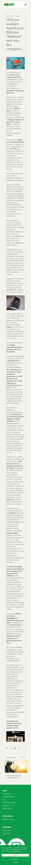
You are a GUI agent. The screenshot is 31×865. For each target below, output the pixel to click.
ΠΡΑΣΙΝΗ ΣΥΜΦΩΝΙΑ (9, 797)
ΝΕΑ (4, 800)
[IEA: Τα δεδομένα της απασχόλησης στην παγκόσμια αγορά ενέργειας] (16, 766)
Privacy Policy (16, 851)
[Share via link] (19, 748)
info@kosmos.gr (7, 819)
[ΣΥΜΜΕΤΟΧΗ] (14, 805)
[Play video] (15, 736)
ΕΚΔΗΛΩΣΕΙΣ (7, 809)
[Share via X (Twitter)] (11, 748)
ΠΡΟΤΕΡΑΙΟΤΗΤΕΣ (9, 803)
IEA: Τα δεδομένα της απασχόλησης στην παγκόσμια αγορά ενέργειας (14, 776)
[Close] (29, 847)
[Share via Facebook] (7, 748)
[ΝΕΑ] (14, 799)
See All (23, 757)
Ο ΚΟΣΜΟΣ (6, 794)
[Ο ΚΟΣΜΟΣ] (14, 794)
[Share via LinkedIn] (15, 748)
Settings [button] (15, 862)
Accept (15, 855)
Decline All (15, 859)
